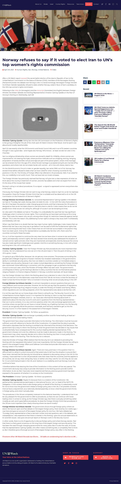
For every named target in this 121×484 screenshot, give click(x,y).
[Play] (40, 118)
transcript (40, 90)
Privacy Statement (114, 481)
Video (54, 70)
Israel (51, 4)
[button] (117, 4)
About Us (38, 4)
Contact (96, 4)
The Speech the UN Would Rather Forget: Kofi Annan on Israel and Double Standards (105, 126)
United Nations (43, 70)
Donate (88, 4)
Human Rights (60, 4)
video (17, 90)
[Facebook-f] (106, 4)
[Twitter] (102, 4)
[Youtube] (109, 4)
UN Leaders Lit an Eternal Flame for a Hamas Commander (104, 160)
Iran (29, 70)
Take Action (80, 4)
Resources (70, 4)
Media (46, 4)
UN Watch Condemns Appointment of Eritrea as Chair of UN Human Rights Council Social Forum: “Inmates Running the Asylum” (104, 180)
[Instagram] (113, 4)
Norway (34, 70)
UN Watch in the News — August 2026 (104, 94)
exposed (24, 78)
